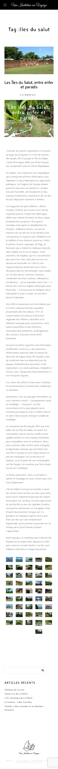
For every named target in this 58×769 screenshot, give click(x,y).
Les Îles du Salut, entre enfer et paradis (28, 84)
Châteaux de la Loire (14, 689)
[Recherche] (41, 669)
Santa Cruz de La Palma (16, 693)
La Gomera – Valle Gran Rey (18, 702)
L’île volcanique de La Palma (18, 698)
